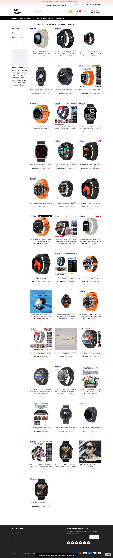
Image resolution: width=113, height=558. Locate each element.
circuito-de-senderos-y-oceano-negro (65, 59)
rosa (90, 434)
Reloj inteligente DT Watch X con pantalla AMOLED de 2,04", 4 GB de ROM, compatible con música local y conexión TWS (90, 52)
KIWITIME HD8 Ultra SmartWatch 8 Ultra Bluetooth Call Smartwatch (65, 428)
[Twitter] (88, 542)
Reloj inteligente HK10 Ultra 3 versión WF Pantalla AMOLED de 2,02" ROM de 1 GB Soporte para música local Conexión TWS (66, 278)
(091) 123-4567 (16, 5)
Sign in (95, 11)
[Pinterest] (76, 542)
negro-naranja (40, 247)
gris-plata (90, 59)
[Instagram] (72, 542)
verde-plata (40, 472)
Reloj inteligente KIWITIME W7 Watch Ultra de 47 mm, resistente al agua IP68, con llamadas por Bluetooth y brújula (65, 90)
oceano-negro (38, 59)
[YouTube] (84, 542)
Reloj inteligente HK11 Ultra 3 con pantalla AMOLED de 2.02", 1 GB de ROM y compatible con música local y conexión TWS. (65, 127)
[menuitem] (20, 32)
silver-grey (40, 359)
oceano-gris (89, 96)
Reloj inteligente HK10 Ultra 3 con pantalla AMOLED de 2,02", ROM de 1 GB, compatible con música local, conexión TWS (66, 240)
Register (99, 10)
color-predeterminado (65, 322)
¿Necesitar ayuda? (79, 4)
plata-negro (41, 359)
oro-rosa (42, 359)
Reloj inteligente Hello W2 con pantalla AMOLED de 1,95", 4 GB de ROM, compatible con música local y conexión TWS (41, 315)
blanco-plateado (41, 247)
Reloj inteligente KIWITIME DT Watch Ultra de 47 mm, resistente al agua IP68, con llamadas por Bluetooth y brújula (41, 203)
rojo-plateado (42, 472)
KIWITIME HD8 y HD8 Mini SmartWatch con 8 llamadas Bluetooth (90, 428)
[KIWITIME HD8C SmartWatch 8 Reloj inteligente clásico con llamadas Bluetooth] (66, 189)
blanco (65, 434)
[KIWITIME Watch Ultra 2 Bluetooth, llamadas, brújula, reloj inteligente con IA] (41, 226)
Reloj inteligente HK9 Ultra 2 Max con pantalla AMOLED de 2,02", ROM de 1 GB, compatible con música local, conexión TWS (90, 90)
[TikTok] (80, 542)
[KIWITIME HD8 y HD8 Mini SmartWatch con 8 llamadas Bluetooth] (90, 414)
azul (66, 434)
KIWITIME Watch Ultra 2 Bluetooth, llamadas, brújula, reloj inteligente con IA (41, 240)
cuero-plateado (65, 172)
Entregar (95, 537)
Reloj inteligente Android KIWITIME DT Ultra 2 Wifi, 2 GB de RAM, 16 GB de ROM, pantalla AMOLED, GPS (90, 390)
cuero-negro (90, 284)
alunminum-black (65, 472)
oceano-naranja (39, 59)
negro (40, 322)
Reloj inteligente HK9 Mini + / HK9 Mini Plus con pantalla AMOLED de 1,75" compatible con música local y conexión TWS (41, 353)
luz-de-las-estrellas (90, 397)
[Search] (51, 11)
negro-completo (89, 59)
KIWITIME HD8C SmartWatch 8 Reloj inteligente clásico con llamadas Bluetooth (66, 202)
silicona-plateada (40, 397)
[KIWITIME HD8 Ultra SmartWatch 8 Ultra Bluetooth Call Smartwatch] (66, 414)
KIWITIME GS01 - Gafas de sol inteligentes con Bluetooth (90, 465)
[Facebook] (68, 542)
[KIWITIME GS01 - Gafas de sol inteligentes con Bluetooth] (90, 452)
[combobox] (50, 11)
